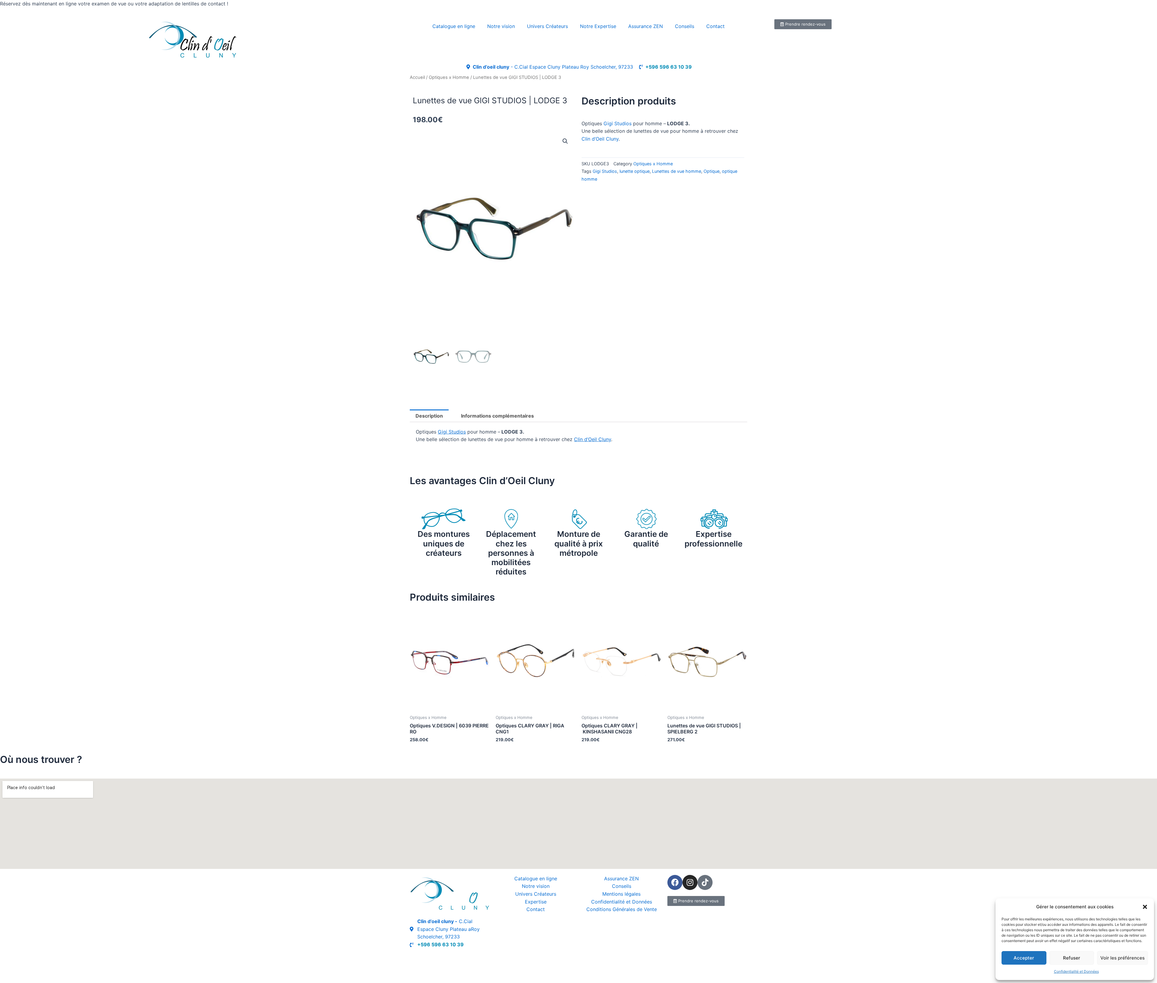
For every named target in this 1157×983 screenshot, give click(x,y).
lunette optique (634, 171)
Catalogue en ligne (453, 26)
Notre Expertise (598, 26)
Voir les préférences (1122, 958)
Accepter (1024, 958)
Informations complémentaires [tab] (497, 416)
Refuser (1071, 958)
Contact (715, 26)
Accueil (417, 77)
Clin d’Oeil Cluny (600, 139)
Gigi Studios (618, 123)
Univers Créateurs (547, 26)
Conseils (684, 26)
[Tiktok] (705, 882)
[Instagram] (690, 882)
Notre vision (501, 26)
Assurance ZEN (645, 26)
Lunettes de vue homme (676, 171)
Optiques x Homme (449, 77)
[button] (1145, 907)
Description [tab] (429, 416)
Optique (712, 171)
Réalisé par (422, 958)
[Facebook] (674, 882)
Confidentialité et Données (1076, 971)
